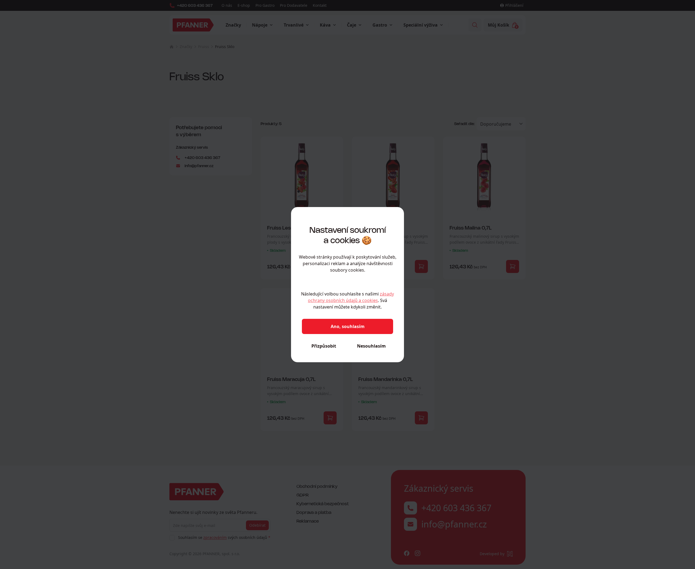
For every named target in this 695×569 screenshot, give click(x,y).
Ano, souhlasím (348, 326)
